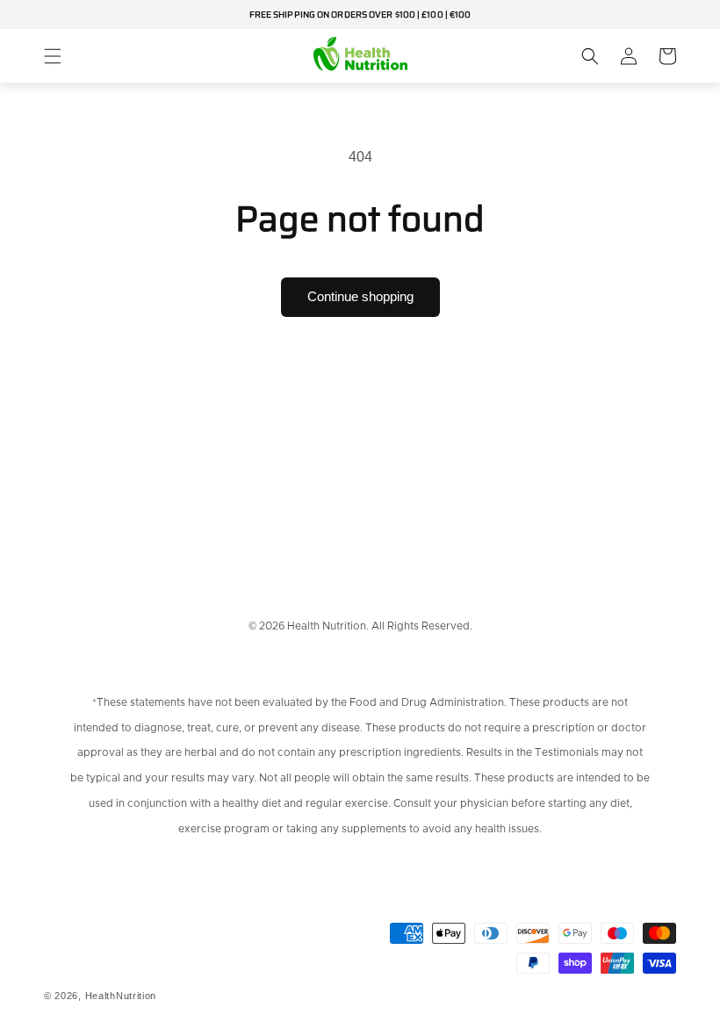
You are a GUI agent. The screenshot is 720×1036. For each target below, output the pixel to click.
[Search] (590, 56)
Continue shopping (360, 296)
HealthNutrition (121, 995)
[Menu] (52, 56)
